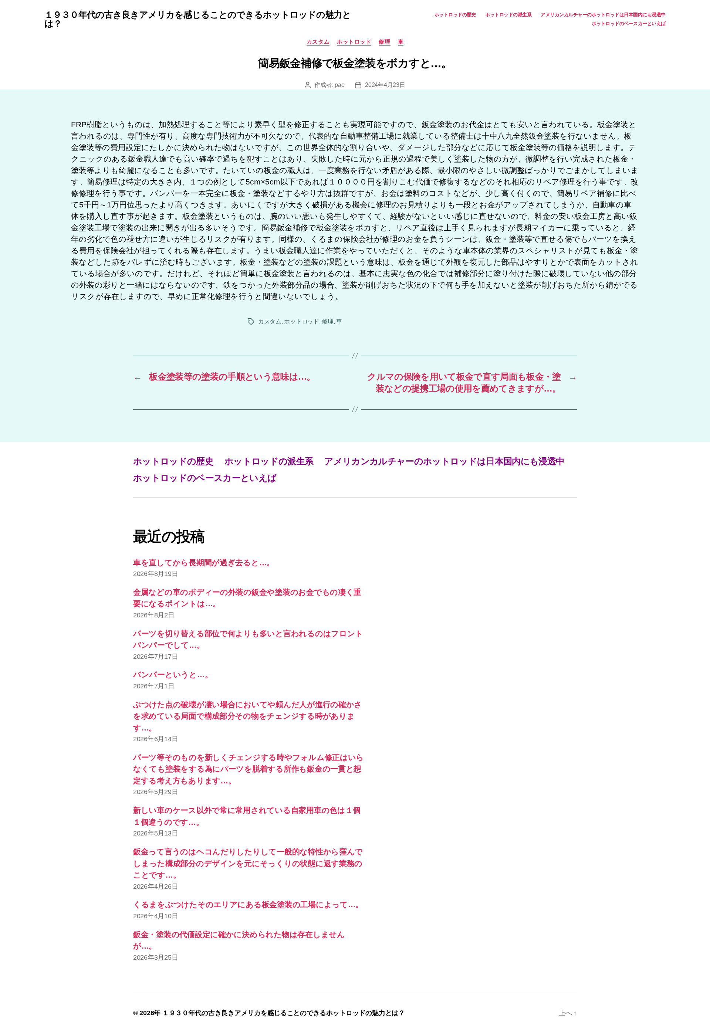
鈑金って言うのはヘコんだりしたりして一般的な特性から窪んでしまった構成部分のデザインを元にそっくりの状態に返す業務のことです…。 (248, 863)
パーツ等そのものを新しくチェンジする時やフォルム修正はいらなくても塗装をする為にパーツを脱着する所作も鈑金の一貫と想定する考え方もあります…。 (248, 769)
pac (339, 85)
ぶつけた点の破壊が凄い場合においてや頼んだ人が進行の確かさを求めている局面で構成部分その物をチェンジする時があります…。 (247, 716)
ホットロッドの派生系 (508, 14)
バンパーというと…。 (172, 674)
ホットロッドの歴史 (455, 14)
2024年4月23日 (385, 85)
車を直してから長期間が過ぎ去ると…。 (203, 562)
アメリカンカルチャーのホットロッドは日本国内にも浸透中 (603, 14)
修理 (384, 41)
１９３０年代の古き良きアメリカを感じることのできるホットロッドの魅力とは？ (197, 19)
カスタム (318, 41)
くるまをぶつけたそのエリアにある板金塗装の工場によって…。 (248, 904)
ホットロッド (354, 41)
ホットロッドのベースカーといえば (629, 23)
